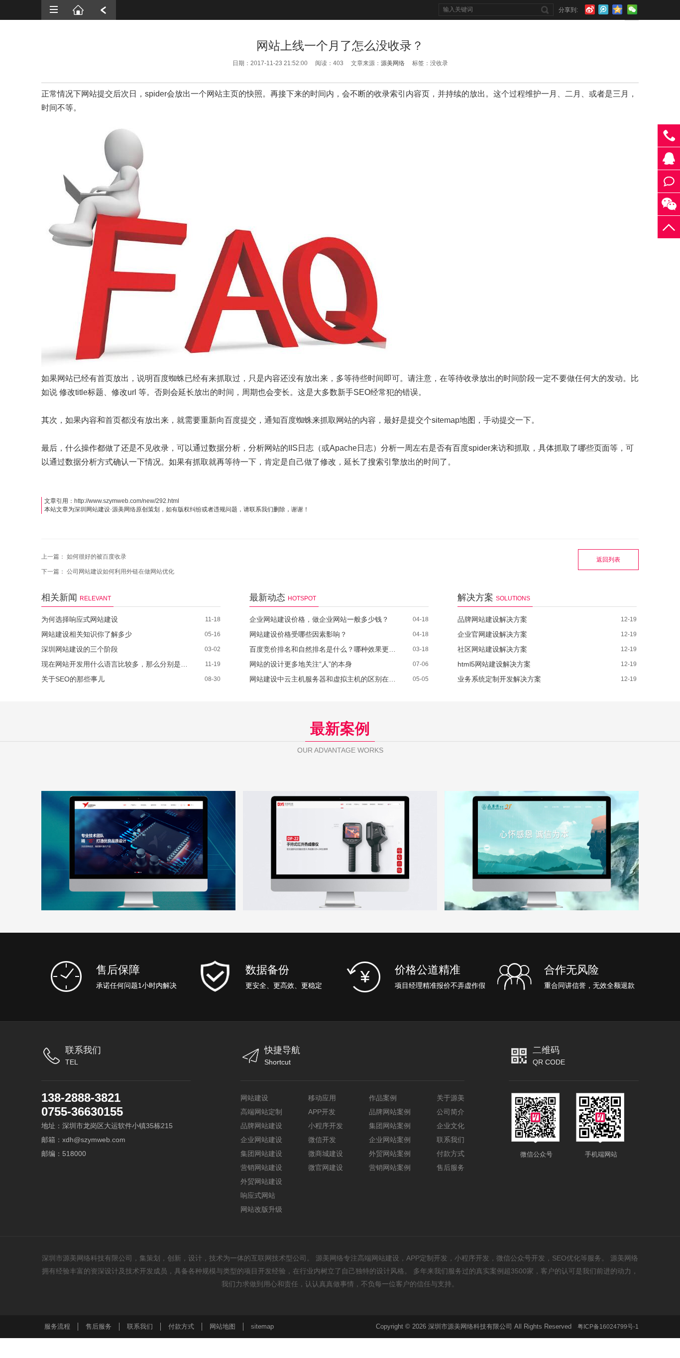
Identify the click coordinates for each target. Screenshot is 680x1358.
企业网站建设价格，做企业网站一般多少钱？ (319, 619)
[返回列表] (103, 10)
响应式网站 (257, 1195)
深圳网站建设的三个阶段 (79, 649)
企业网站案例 (390, 1140)
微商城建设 (325, 1154)
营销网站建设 (261, 1167)
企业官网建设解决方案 (492, 634)
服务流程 (57, 1326)
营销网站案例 (390, 1167)
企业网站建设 (261, 1140)
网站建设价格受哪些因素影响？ (298, 634)
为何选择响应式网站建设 (79, 619)
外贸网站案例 (390, 1154)
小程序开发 (325, 1126)
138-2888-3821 (80, 1097)
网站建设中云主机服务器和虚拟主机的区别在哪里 (323, 679)
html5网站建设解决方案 (494, 664)
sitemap (262, 1326)
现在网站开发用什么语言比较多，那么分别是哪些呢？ (115, 664)
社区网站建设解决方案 (492, 649)
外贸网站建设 (261, 1181)
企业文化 (450, 1126)
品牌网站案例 (390, 1112)
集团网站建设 (261, 1154)
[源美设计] (78, 10)
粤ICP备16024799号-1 (608, 1326)
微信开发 (322, 1140)
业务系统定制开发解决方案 (499, 679)
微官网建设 (325, 1167)
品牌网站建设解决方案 (492, 619)
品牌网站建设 (261, 1126)
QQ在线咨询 (669, 158)
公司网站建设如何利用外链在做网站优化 (120, 571)
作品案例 (383, 1098)
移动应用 (322, 1098)
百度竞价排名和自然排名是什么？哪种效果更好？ (323, 649)
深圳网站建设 (92, 509)
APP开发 (322, 1112)
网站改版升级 (261, 1209)
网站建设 (254, 1098)
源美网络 (393, 63)
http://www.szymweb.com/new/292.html (126, 500)
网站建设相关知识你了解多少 (86, 634)
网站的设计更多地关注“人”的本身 (300, 664)
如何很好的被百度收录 (96, 556)
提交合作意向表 (669, 181)
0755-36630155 (82, 1111)
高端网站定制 (261, 1112)
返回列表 (608, 559)
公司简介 (450, 1112)
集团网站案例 (390, 1126)
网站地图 (222, 1326)
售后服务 (450, 1167)
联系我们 (450, 1140)
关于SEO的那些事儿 (73, 679)
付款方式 (450, 1154)
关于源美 (450, 1098)
